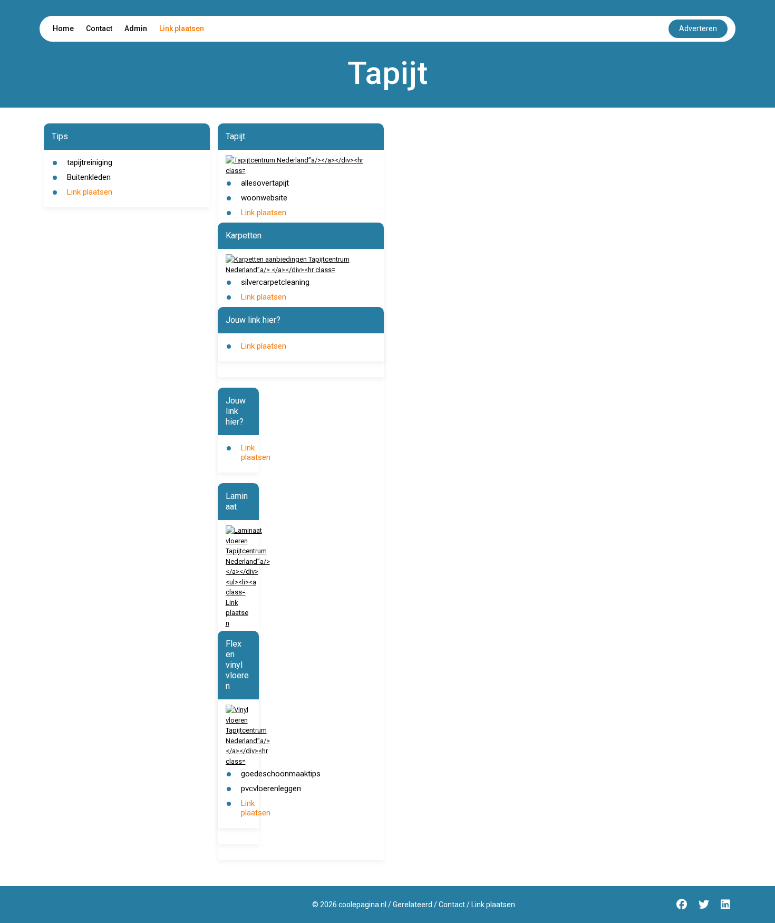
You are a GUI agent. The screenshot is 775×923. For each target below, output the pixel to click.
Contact (99, 28)
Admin (135, 28)
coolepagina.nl (362, 904)
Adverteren (698, 28)
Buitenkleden (89, 177)
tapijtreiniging (89, 162)
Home (63, 28)
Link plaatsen (181, 28)
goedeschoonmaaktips (281, 773)
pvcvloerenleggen (271, 788)
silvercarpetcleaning (275, 282)
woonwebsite (264, 198)
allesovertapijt (265, 183)
